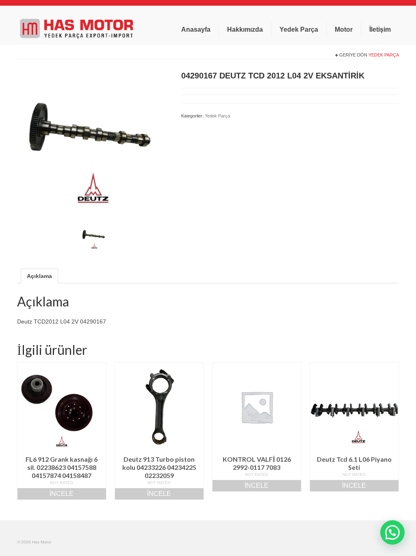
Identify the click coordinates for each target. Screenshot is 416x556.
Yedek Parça (383, 54)
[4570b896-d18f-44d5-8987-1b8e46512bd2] (93, 142)
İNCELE (62, 493)
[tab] (39, 276)
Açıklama (39, 276)
